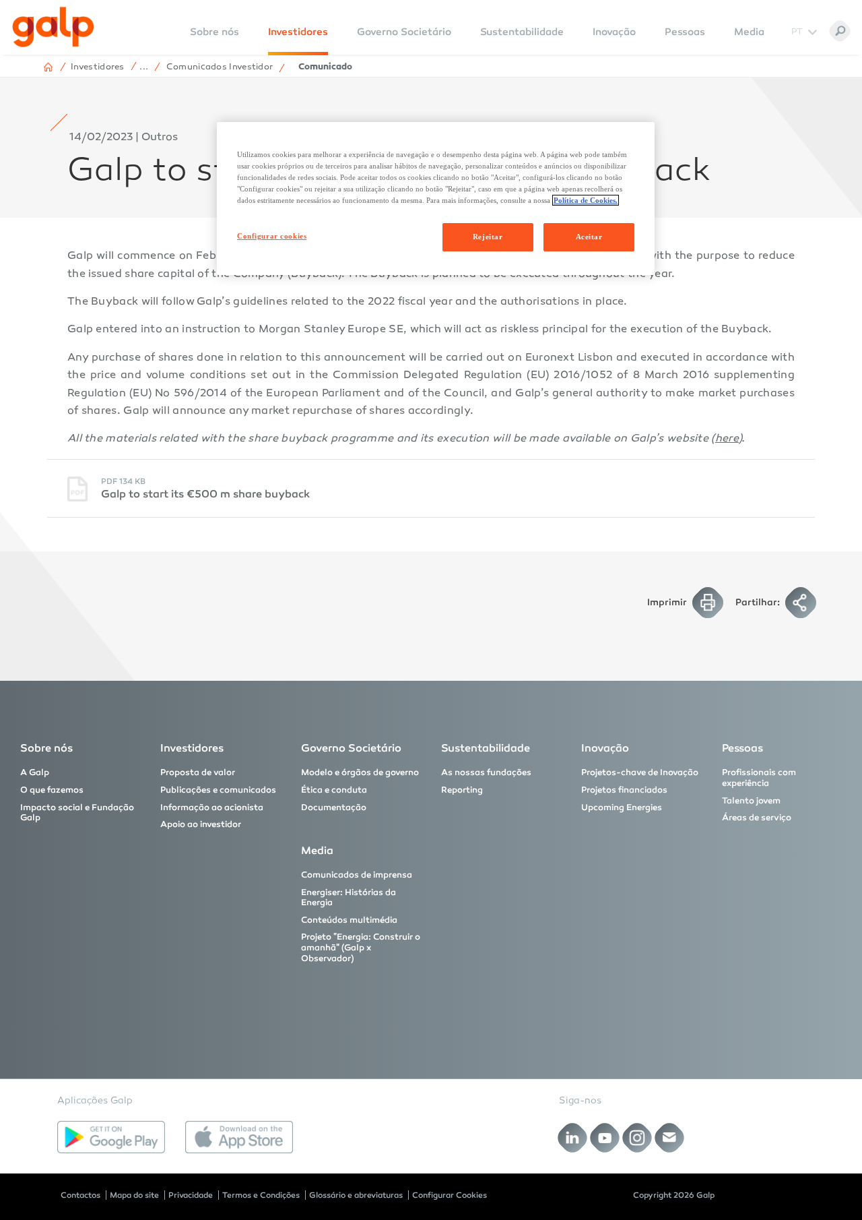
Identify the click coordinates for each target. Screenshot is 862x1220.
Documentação (333, 807)
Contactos (80, 1195)
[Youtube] (605, 1138)
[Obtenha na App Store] (239, 1137)
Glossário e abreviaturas (356, 1195)
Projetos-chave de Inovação (639, 772)
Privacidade (190, 1195)
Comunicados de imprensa (356, 875)
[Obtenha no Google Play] (111, 1137)
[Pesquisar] (839, 31)
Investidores (298, 32)
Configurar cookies (271, 236)
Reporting (462, 790)
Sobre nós (46, 747)
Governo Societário (404, 32)
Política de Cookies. (586, 200)
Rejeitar (488, 237)
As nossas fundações (486, 772)
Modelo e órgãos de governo (360, 772)
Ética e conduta (334, 790)
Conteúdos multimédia (349, 920)
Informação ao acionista (211, 807)
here (727, 439)
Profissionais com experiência (759, 778)
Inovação (614, 32)
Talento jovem (751, 800)
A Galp (34, 772)
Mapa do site (134, 1195)
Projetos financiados (624, 790)
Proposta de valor (197, 772)
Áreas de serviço (756, 817)
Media (749, 32)
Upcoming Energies (621, 807)
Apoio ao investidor (200, 824)
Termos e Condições (261, 1195)
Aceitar (589, 237)
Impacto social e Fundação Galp (77, 813)
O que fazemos (52, 790)
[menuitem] (214, 41)
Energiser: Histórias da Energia (348, 898)
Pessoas (685, 32)
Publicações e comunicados (218, 790)
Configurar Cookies (449, 1195)
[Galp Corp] (53, 27)
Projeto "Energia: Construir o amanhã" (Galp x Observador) (360, 947)
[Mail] (670, 1138)
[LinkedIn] (573, 1138)
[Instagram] (637, 1138)
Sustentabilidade (522, 32)
